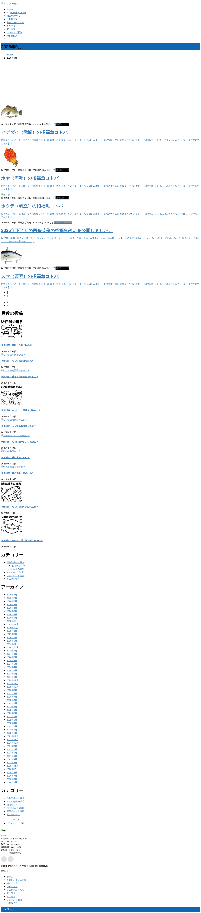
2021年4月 (12, 759)
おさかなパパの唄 (15, 572)
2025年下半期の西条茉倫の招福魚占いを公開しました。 (57, 230)
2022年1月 (12, 732)
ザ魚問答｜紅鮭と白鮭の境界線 (16, 345)
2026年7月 (12, 597)
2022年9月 (12, 709)
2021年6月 (12, 752)
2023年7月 (12, 696)
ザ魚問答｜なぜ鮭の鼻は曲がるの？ (18, 426)
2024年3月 (12, 670)
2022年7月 (12, 716)
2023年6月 (12, 699)
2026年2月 (12, 614)
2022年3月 (12, 726)
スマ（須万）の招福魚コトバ (30, 276)
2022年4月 (12, 723)
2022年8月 (12, 713)
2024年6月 (12, 660)
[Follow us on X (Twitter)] (4, 859)
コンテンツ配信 (14, 899)
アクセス (11, 896)
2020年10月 (12, 769)
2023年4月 (12, 706)
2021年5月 (12, 755)
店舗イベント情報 (15, 575)
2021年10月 (12, 742)
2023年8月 (12, 693)
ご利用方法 (12, 886)
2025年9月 (12, 630)
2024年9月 (12, 650)
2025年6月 (12, 640)
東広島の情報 (13, 578)
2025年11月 (12, 624)
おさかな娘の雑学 (15, 568)
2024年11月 (12, 644)
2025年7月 (12, 637)
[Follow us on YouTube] (11, 859)
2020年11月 (12, 765)
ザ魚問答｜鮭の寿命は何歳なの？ (17, 473)
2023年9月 (12, 690)
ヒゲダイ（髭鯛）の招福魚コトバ (34, 132)
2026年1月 (12, 617)
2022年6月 (12, 719)
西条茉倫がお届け (63, 222)
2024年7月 (12, 657)
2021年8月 (12, 746)
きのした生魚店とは (16, 879)
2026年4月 (12, 607)
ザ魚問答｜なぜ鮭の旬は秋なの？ (17, 360)
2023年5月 (12, 703)
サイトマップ (13, 820)
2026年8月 (12, 594)
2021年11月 (12, 739)
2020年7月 (12, 775)
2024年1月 (12, 676)
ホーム (10, 876)
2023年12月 (12, 680)
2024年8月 (12, 653)
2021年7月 (12, 749)
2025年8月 (12, 634)
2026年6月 (12, 601)
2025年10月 (12, 627)
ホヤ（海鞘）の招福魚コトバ (30, 178)
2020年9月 (12, 772)
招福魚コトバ (62, 124)
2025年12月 (12, 620)
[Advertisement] (100, 81)
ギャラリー (12, 893)
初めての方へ (13, 883)
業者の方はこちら (15, 889)
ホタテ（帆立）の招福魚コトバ (32, 205)
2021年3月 (12, 762)
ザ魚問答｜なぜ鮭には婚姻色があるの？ (20, 410)
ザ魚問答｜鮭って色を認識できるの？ (19, 376)
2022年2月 (12, 729)
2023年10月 (12, 686)
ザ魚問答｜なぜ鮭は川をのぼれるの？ (19, 506)
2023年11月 (12, 683)
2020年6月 (12, 778)
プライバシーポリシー (17, 823)
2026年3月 (12, 611)
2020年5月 (12, 782)
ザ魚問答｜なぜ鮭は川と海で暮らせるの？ (22, 540)
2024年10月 (12, 647)
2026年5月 (12, 604)
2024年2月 (12, 673)
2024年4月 (12, 667)
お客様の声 (12, 902)
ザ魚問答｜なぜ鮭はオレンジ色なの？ (19, 441)
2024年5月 (12, 663)
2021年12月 (12, 736)
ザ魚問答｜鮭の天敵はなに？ (15, 457)
